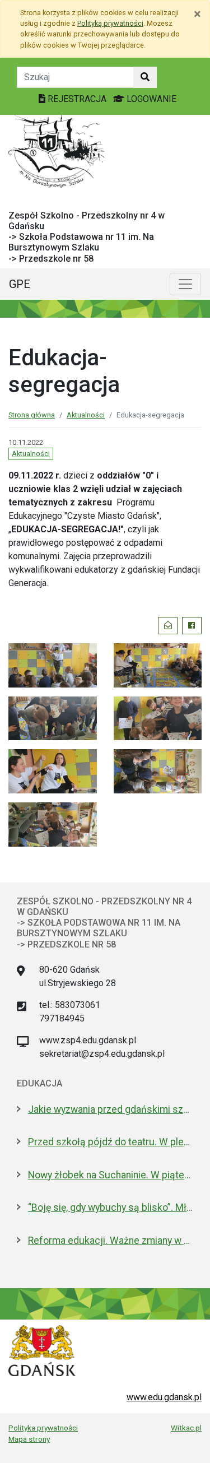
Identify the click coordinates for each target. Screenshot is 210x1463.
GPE (19, 284)
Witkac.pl (186, 1427)
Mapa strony (29, 1438)
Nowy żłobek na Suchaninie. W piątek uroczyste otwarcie (110, 1175)
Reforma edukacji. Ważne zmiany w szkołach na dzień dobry (110, 1240)
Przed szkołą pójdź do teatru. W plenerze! (110, 1142)
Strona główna (31, 415)
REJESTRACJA (77, 99)
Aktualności (86, 415)
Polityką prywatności (110, 23)
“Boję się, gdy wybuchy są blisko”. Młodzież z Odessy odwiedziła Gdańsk (110, 1207)
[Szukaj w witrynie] (145, 77)
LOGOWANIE (150, 99)
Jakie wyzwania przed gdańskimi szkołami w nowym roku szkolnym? (110, 1109)
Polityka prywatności (43, 1427)
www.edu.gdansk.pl (164, 1397)
